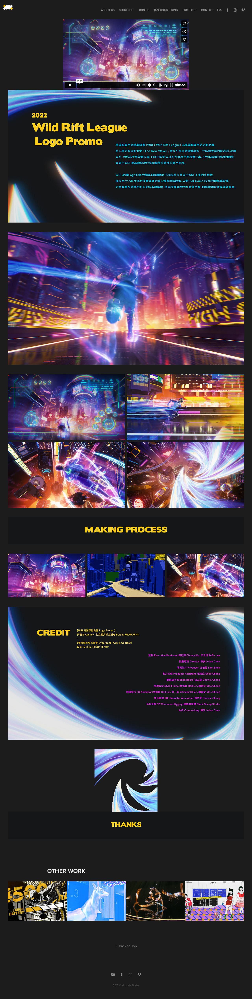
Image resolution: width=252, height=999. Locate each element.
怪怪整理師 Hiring (166, 10)
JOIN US (144, 10)
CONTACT (207, 10)
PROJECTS (189, 10)
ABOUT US (108, 10)
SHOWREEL (126, 10)
